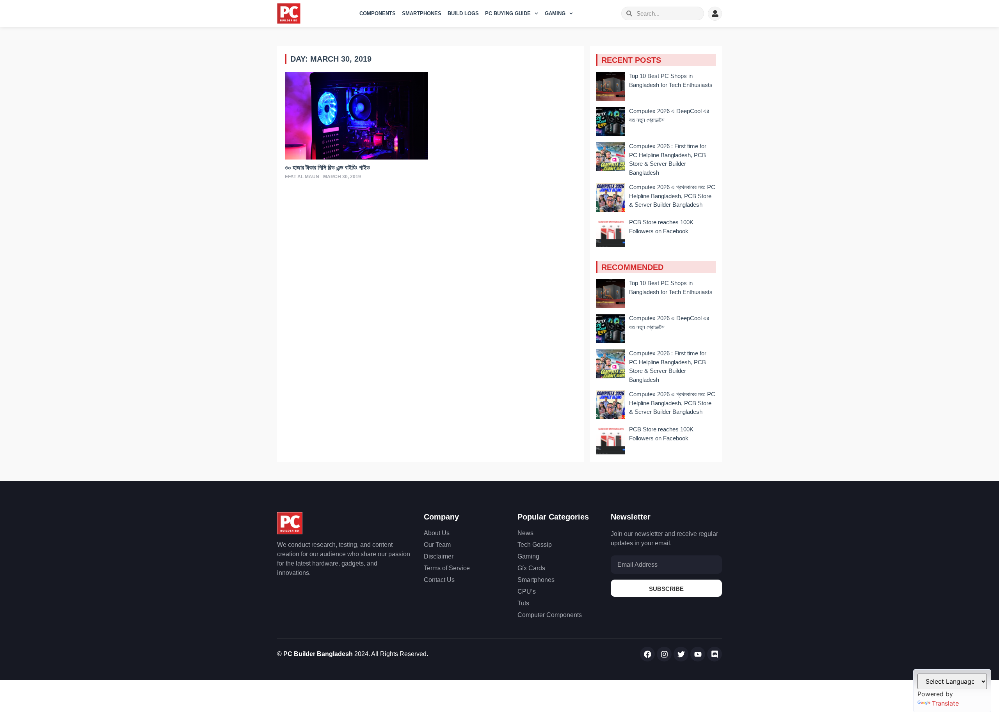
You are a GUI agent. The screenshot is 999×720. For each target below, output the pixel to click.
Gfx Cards (531, 568)
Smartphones (421, 13)
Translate (945, 703)
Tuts (523, 603)
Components (377, 13)
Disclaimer (438, 556)
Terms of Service (447, 568)
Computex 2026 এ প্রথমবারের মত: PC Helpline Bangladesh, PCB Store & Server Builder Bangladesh (672, 196)
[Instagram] (664, 654)
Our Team (437, 544)
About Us (437, 533)
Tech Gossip (534, 544)
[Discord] (714, 654)
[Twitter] (681, 654)
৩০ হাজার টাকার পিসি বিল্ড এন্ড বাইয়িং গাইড (327, 167)
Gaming (555, 13)
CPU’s (526, 591)
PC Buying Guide (508, 13)
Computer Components (549, 615)
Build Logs (463, 13)
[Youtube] (697, 654)
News (525, 533)
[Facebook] (647, 654)
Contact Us (439, 579)
